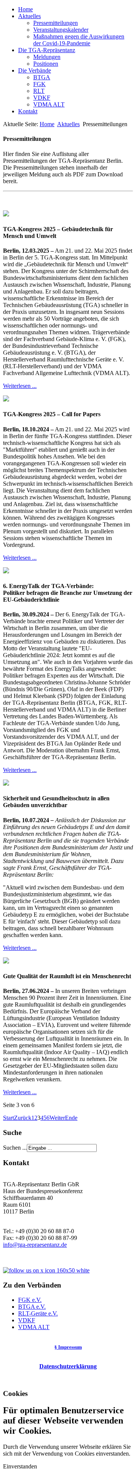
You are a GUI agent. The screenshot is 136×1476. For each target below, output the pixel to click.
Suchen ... (15, 1147)
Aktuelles (29, 16)
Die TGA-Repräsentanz (46, 50)
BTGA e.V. (32, 1306)
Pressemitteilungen (55, 23)
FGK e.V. (30, 1300)
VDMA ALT (49, 104)
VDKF (41, 97)
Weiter (57, 1118)
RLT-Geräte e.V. (38, 1313)
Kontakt (27, 111)
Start (8, 1118)
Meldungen (46, 57)
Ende (71, 1118)
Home (25, 9)
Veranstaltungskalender (60, 29)
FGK (39, 84)
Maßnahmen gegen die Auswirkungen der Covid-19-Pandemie (78, 39)
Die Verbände (34, 70)
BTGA (41, 77)
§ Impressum (68, 1347)
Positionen (45, 63)
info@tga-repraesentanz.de (35, 1244)
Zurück (22, 1118)
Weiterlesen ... (20, 386)
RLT (39, 91)
